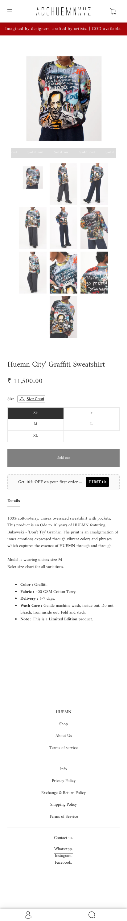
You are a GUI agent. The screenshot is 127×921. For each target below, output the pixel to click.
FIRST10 (97, 482)
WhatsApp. (63, 849)
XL (35, 436)
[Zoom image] (63, 96)
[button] (21, 96)
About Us (63, 736)
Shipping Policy (63, 804)
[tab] (13, 502)
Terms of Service (63, 816)
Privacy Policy (64, 781)
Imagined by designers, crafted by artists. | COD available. (63, 29)
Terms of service (63, 748)
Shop (63, 724)
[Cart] (113, 11)
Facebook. (63, 862)
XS (35, 412)
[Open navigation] (14, 11)
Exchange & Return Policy (63, 793)
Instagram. (63, 856)
